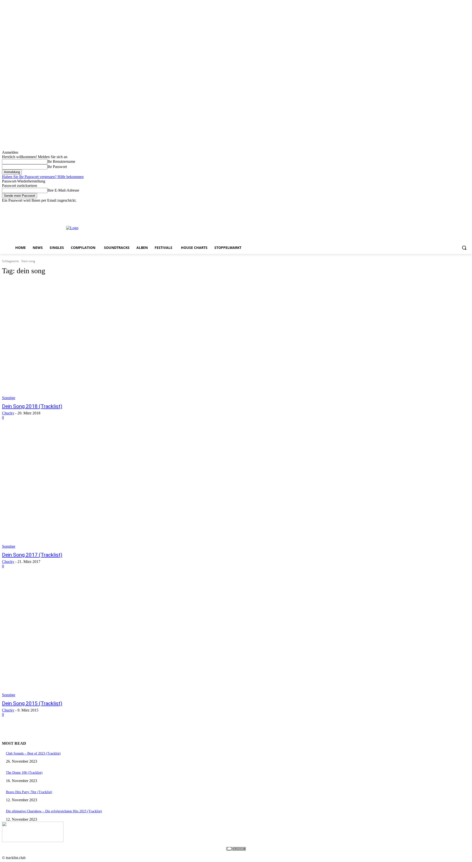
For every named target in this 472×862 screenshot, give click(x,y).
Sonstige (8, 398)
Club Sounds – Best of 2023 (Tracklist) (33, 753)
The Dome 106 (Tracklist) (24, 772)
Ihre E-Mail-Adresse (63, 190)
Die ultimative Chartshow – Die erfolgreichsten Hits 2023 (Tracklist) (54, 811)
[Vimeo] (460, 206)
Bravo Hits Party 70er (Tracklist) (29, 792)
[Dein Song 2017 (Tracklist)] (122, 489)
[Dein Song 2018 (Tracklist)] (122, 340)
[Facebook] (440, 206)
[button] (464, 248)
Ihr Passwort (57, 167)
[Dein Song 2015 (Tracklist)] (122, 637)
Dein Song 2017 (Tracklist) (32, 555)
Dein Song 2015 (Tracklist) (32, 703)
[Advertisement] (231, 227)
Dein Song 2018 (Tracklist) (32, 406)
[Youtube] (467, 206)
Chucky (8, 413)
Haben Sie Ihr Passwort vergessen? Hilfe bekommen (43, 177)
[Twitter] (454, 206)
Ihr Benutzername (61, 161)
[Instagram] (447, 206)
